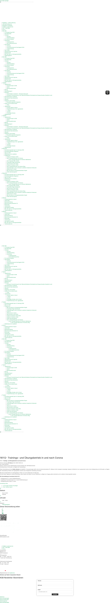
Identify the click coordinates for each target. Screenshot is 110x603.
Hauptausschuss (10, 41)
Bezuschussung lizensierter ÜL (11, 203)
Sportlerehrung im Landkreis (11, 96)
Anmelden (55, 594)
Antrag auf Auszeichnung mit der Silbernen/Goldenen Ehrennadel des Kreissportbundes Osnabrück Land (29, 95)
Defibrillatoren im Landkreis (11, 154)
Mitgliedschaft (8, 52)
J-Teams (9, 110)
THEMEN (4, 82)
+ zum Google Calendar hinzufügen (10, 485)
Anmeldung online (4, 483)
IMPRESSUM (51, 568)
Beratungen (7, 204)
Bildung (6, 89)
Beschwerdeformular (11, 88)
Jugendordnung (10, 48)
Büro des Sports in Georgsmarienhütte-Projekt (17, 170)
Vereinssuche (7, 206)
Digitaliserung (8, 114)
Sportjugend (7, 44)
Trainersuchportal (8, 210)
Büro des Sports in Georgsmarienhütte (13, 54)
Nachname (40, 585)
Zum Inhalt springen (4, 0)
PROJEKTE (4, 148)
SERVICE (4, 197)
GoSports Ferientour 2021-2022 (14, 315)
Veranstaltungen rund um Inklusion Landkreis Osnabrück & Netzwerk (21, 167)
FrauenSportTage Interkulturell (13, 162)
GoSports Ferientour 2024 (12, 156)
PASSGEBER (10, 570)
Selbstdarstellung (10, 37)
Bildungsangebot (6, 504)
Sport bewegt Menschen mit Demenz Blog (16, 166)
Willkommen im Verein (11, 169)
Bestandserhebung (9, 202)
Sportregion (7, 50)
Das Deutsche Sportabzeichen (11, 98)
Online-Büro (7, 200)
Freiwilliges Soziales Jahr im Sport (14, 299)
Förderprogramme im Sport (10, 199)
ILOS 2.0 (9, 311)
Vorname (39, 580)
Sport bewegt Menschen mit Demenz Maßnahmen (20, 159)
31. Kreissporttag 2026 (9, 32)
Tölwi (8, 104)
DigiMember (12, 572)
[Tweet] (2, 510)
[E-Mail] (2, 513)
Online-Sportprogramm (12, 171)
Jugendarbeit (7, 106)
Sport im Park (8, 152)
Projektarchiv (7, 155)
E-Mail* (39, 589)
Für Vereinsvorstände (9, 39)
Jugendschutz (8, 84)
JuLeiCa (8, 111)
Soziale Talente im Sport (12, 107)
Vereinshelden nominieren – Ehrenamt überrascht (17, 93)
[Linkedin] (2, 512)
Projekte (4, 302)
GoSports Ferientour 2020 (12, 165)
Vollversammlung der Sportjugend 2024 (15, 47)
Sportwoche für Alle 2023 (12, 163)
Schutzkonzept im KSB (12, 85)
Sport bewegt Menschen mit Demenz (15, 158)
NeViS (8, 87)
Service (4, 325)
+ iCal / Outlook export (7, 487)
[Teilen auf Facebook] (2, 509)
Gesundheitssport (8, 91)
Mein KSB (4, 30)
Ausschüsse (7, 40)
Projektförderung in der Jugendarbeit (15, 108)
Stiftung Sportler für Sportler (11, 51)
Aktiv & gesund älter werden (13, 160)
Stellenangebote (8, 55)
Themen (4, 271)
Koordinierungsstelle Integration (14, 102)
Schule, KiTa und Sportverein (11, 103)
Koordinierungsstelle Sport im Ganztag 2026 (14, 150)
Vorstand (6, 35)
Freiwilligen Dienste (11, 113)
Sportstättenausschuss (12, 43)
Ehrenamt (7, 92)
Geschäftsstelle (8, 33)
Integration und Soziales (10, 100)
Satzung (8, 36)
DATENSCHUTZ (58, 568)
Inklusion (6, 99)
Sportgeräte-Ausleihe (9, 207)
